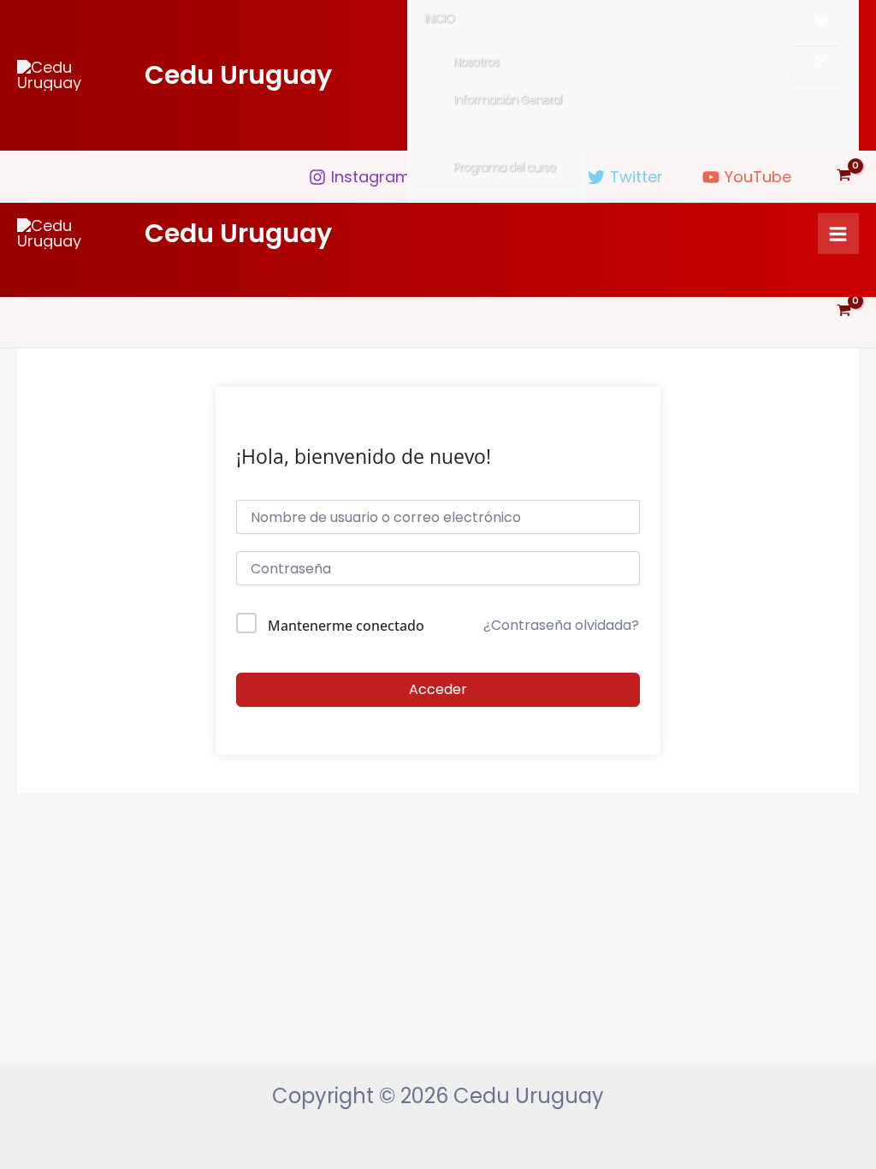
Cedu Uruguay (238, 74)
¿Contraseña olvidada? (561, 625)
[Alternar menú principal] (838, 233)
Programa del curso (504, 166)
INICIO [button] (439, 18)
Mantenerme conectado (346, 625)
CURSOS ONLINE (464, 93)
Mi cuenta (450, 130)
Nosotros (476, 61)
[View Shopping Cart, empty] (844, 176)
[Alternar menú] (816, 60)
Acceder (438, 689)
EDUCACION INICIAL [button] (472, 55)
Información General (507, 99)
